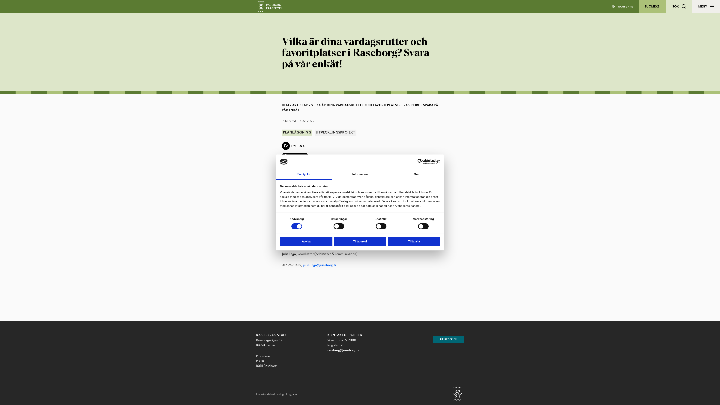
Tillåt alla (414, 241)
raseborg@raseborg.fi (343, 350)
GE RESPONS (448, 339)
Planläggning (297, 132)
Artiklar (300, 105)
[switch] (339, 226)
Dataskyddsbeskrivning (270, 394)
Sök (675, 6)
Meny (702, 6)
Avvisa (306, 241)
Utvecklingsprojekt (335, 132)
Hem (285, 105)
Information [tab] (360, 174)
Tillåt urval (360, 241)
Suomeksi (652, 6)
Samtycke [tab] (303, 174)
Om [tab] (416, 174)
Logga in (291, 394)
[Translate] (622, 6)
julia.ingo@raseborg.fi (319, 265)
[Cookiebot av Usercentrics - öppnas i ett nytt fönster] (423, 161)
